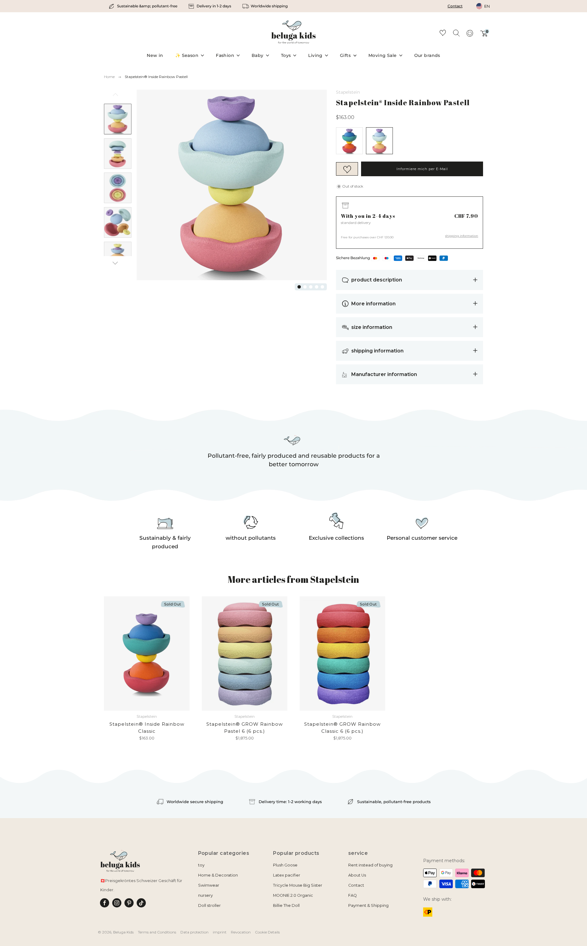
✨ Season (186, 55)
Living (315, 55)
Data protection (194, 932)
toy (201, 865)
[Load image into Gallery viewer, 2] (117, 153)
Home (109, 76)
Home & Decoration (218, 875)
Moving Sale (382, 55)
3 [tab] (310, 287)
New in (155, 55)
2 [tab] (305, 287)
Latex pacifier (286, 875)
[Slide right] (115, 263)
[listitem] (143, 6)
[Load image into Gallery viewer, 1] (117, 119)
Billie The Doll (286, 905)
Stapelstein (348, 92)
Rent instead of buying (370, 865)
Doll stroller (209, 905)
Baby (258, 55)
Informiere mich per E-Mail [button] (422, 169)
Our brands (427, 55)
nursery (205, 895)
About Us (357, 875)
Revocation (241, 932)
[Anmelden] (470, 35)
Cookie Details (267, 932)
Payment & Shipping (368, 905)
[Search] (456, 33)
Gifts (345, 55)
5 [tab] (322, 287)
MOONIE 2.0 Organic (293, 895)
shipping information (461, 236)
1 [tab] (299, 287)
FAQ (352, 895)
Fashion (225, 55)
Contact (455, 6)
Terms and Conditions (157, 932)
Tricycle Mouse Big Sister (297, 885)
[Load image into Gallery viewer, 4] (117, 222)
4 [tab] (316, 287)
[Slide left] (115, 97)
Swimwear (208, 885)
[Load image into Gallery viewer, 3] (117, 188)
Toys (286, 55)
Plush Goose (285, 865)
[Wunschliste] (443, 34)
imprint (220, 932)
